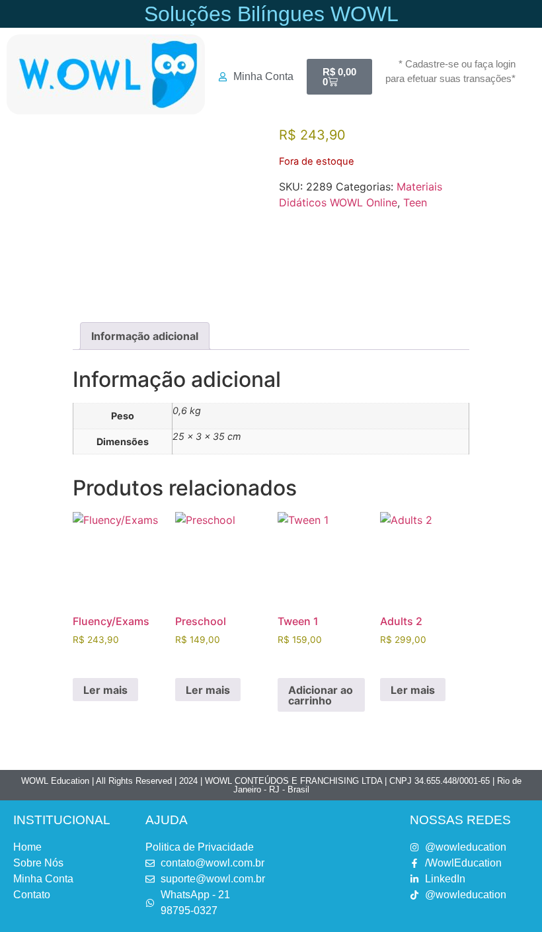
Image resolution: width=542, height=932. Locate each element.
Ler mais (105, 690)
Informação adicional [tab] (144, 336)
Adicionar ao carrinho (320, 695)
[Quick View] (95, 659)
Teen (415, 202)
